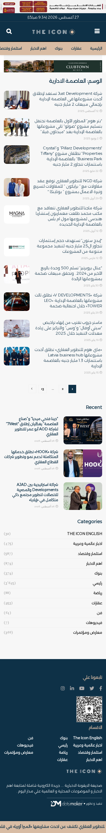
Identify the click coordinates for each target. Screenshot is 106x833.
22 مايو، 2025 (91, 171)
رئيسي (97, 583)
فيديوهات (94, 622)
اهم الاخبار (38, 48)
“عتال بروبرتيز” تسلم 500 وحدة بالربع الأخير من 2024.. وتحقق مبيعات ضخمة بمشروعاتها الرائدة (68, 273)
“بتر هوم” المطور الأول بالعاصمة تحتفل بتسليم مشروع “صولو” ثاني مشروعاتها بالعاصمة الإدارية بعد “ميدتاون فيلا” (68, 126)
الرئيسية (96, 48)
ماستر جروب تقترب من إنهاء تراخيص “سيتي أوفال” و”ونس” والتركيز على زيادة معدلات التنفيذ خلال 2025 (68, 328)
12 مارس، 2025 (90, 258)
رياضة (97, 593)
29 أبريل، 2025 (91, 198)
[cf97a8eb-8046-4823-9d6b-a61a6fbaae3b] (53, 64)
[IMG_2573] (53, 6)
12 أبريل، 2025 (91, 231)
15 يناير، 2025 (91, 372)
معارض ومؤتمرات (87, 632)
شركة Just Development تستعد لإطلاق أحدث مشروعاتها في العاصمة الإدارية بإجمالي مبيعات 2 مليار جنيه (67, 99)
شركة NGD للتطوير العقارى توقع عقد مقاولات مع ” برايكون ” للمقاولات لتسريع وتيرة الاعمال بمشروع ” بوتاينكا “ (67, 186)
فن (99, 612)
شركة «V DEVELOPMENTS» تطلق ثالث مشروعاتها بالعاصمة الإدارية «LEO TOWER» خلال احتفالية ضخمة (68, 300)
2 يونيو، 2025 (91, 138)
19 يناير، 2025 (91, 340)
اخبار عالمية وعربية (87, 543)
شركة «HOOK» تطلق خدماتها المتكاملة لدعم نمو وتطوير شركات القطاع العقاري (31, 456)
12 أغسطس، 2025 (88, 111)
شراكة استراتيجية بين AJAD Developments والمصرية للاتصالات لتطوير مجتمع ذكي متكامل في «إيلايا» (35, 492)
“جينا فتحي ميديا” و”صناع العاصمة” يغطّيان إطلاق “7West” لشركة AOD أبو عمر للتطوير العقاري (32, 426)
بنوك (59, 48)
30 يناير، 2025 (91, 285)
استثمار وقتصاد (90, 553)
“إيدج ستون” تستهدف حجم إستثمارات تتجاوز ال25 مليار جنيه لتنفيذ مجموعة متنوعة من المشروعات (69, 246)
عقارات (76, 48)
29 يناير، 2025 (91, 312)
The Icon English (84, 533)
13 (42, 389)
